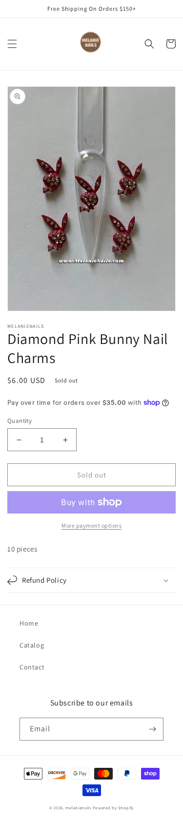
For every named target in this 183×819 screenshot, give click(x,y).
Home (29, 623)
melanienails (78, 807)
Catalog (32, 645)
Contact (32, 667)
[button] (12, 44)
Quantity (19, 421)
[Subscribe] (152, 729)
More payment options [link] (91, 525)
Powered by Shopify (113, 807)
